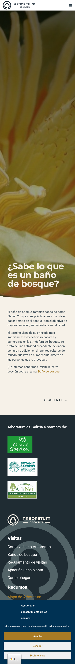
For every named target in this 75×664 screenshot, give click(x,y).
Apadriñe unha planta (25, 570)
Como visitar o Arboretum (29, 547)
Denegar (37, 646)
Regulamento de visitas (27, 562)
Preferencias (37, 655)
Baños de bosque (22, 554)
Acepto (37, 636)
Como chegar (19, 577)
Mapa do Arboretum (24, 597)
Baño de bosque (48, 371)
